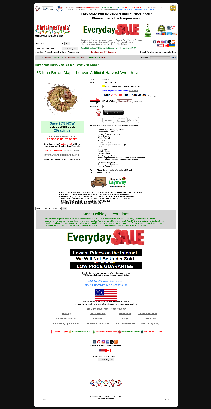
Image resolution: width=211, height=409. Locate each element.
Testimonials (125, 313)
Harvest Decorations (86, 65)
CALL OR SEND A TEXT (62, 136)
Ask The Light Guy (150, 323)
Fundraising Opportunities (96, 44)
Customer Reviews (125, 42)
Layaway (102, 40)
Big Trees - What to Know (118, 44)
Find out (109, 86)
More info (75, 146)
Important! (39, 52)
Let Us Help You (98, 313)
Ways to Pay (150, 318)
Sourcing (66, 313)
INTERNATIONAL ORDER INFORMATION (62, 155)
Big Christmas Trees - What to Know (106, 309)
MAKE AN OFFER (71, 150)
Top (44, 400)
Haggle (125, 318)
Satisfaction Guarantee (108, 42)
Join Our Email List (147, 313)
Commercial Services (89, 40)
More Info (152, 96)
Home (38, 65)
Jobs (82, 44)
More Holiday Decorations (58, 65)
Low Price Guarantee (89, 42)
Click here (133, 91)
